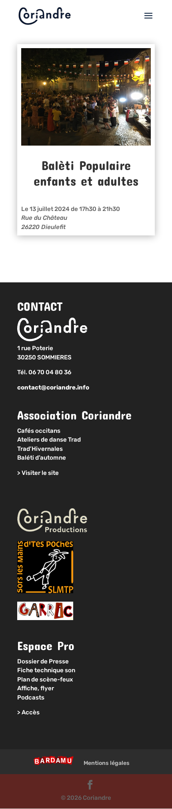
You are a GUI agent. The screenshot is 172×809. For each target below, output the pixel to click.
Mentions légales (107, 763)
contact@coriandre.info (53, 387)
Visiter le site (40, 472)
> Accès (28, 712)
